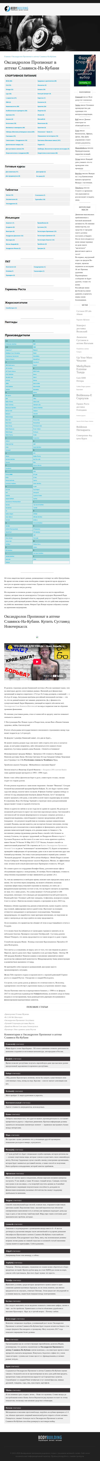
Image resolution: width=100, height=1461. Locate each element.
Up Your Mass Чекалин (84, 359)
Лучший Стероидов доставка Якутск (19, 1023)
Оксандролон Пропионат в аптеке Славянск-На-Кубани (34, 56)
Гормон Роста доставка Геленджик (82, 407)
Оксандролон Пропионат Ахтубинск (19, 1020)
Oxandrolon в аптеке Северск (82, 350)
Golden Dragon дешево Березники (83, 388)
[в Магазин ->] (85, 56)
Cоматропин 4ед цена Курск (84, 437)
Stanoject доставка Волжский (81, 328)
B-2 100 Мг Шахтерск (13, 1017)
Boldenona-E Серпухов (84, 397)
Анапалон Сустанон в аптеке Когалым (84, 340)
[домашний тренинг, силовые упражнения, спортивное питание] (17, 7)
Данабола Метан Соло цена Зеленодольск (21, 1026)
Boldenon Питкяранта (83, 428)
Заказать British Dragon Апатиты (84, 421)
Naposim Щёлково (83, 320)
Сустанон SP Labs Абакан (83, 312)
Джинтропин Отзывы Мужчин (17, 1014)
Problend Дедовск (80, 415)
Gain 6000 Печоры (81, 379)
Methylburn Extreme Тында (83, 369)
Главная (7, 56)
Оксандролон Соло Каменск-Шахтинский (20, 706)
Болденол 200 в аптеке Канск (54, 770)
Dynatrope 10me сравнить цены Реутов (20, 1029)
